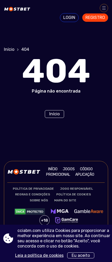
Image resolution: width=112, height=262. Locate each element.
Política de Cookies (73, 194)
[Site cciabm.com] (18, 12)
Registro (95, 17)
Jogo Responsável (76, 188)
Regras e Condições (32, 194)
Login (69, 17)
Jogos (69, 169)
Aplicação (84, 174)
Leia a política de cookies (39, 255)
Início (9, 49)
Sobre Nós (39, 200)
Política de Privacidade (33, 188)
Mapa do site (65, 200)
